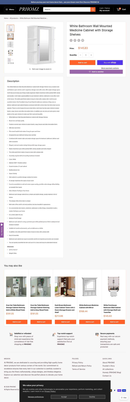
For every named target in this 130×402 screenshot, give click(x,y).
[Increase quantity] (91, 55)
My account (105, 10)
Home (6, 18)
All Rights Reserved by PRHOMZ (14, 389)
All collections (108, 369)
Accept (64, 397)
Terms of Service (78, 369)
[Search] (92, 9)
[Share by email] (82, 40)
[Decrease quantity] (80, 55)
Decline (92, 397)
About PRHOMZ (109, 363)
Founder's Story (109, 366)
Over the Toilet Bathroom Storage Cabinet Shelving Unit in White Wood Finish (15, 307)
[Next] (126, 298)
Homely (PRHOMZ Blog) (112, 372)
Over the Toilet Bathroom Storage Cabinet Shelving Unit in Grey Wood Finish (39, 307)
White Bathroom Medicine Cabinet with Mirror (89, 306)
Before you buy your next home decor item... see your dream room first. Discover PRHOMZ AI (65, 2)
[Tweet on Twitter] (78, 40)
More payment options (110, 68)
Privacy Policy (77, 363)
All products (14, 18)
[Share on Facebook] (71, 40)
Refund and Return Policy (82, 366)
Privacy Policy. (50, 391)
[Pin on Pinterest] (75, 40)
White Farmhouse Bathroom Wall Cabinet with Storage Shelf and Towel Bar (112, 308)
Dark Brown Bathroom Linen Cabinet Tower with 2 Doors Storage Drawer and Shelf (65, 308)
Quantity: (73, 55)
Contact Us (107, 376)
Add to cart (82, 63)
